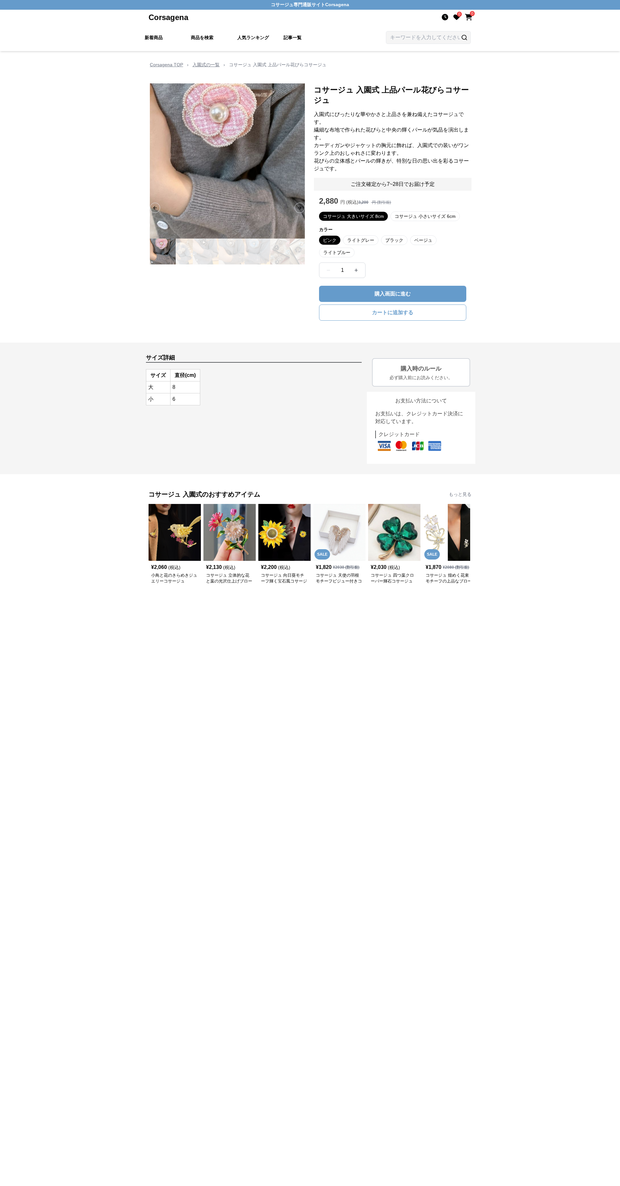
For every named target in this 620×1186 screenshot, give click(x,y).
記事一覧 (293, 37)
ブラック (394, 240)
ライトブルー (336, 252)
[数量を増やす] (356, 270)
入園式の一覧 (206, 64)
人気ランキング (253, 37)
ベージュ (423, 240)
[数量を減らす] (328, 270)
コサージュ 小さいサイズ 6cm (425, 216)
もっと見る (460, 494)
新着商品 (154, 37)
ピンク (329, 240)
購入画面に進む (393, 293)
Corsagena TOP (166, 64)
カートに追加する (392, 312)
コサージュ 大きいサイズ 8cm (353, 216)
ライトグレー (360, 240)
